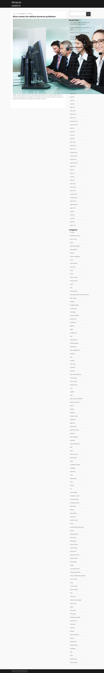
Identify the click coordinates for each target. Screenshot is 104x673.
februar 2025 (73, 114)
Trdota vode (73, 596)
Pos (71, 489)
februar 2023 (73, 187)
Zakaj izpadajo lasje (74, 634)
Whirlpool (72, 631)
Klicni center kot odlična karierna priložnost (34, 16)
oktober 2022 (73, 201)
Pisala (71, 482)
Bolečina (72, 253)
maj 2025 (72, 104)
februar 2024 (73, 145)
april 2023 (72, 180)
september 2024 (74, 124)
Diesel (71, 284)
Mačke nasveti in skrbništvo (76, 398)
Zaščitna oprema (74, 645)
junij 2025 (72, 100)
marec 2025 (72, 110)
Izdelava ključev (73, 339)
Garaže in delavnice (74, 315)
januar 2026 (72, 79)
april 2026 (72, 69)
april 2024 (72, 138)
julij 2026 (72, 58)
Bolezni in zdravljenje (75, 256)
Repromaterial (73, 513)
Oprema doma (73, 457)
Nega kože (72, 423)
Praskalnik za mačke (74, 496)
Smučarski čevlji (73, 548)
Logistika (72, 391)
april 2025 (72, 107)
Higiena (71, 329)
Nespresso (72, 433)
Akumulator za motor (75, 235)
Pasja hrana (72, 471)
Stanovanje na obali (74, 554)
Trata (71, 593)
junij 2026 (72, 62)
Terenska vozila (73, 586)
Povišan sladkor (73, 492)
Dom (71, 287)
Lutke (71, 395)
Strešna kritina (73, 561)
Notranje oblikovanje (75, 443)
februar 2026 (73, 76)
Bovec (71, 260)
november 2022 (73, 197)
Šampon (72, 530)
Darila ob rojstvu (74, 277)
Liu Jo (71, 388)
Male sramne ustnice (75, 402)
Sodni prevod (73, 551)
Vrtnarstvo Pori (73, 620)
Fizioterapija (73, 312)
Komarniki (72, 371)
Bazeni (71, 242)
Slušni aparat (73, 537)
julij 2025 (72, 97)
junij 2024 (72, 131)
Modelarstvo (73, 419)
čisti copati (72, 267)
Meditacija (72, 412)
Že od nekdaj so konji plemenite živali (78, 43)
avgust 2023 (73, 166)
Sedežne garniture (74, 534)
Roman (71, 523)
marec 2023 (72, 183)
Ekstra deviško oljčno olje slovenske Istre (79, 294)
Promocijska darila (74, 499)
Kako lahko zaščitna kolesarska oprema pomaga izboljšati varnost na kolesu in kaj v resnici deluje (80, 37)
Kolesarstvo (72, 367)
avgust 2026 (73, 55)
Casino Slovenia (73, 263)
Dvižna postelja (73, 291)
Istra (71, 336)
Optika (71, 461)
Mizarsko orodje (74, 416)
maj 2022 (72, 218)
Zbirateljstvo (73, 648)
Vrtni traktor (72, 624)
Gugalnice (72, 326)
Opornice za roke (74, 454)
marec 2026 (72, 72)
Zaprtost (72, 638)
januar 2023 (72, 190)
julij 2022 (72, 211)
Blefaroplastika (73, 249)
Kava (71, 357)
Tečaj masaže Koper (75, 568)
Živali (71, 652)
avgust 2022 (73, 208)
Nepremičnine (73, 426)
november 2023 (73, 156)
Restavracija (73, 516)
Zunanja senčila (73, 662)
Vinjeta (71, 607)
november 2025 (73, 86)
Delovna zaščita (73, 280)
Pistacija (72, 485)
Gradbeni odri (73, 322)
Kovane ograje (73, 378)
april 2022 (72, 221)
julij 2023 (72, 169)
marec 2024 (72, 142)
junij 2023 (72, 173)
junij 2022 (72, 215)
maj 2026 (72, 65)
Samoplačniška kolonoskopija (77, 527)
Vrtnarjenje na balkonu (75, 617)
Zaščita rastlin (73, 641)
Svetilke (72, 565)
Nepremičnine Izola (74, 430)
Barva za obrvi (73, 239)
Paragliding (72, 468)
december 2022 (73, 194)
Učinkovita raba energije (75, 600)
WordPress (25, 671)
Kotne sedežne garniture (75, 374)
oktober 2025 (73, 90)
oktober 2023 (73, 159)
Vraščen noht (73, 610)
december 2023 (73, 152)
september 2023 (74, 163)
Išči (88, 14)
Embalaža (72, 301)
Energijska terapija (74, 305)
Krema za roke (73, 381)
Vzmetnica (72, 627)
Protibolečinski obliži (74, 502)
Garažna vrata (73, 319)
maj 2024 (72, 135)
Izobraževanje (73, 346)
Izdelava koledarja (74, 343)
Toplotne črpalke (74, 589)
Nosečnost (72, 440)
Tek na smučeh (73, 579)
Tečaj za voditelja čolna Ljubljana (77, 575)
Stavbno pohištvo (74, 558)
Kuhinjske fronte (74, 385)
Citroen (71, 273)
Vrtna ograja (73, 613)
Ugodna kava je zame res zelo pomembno (80, 32)
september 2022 (74, 204)
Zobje (71, 655)
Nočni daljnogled (74, 437)
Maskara (72, 409)
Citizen (71, 270)
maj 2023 (72, 176)
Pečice (71, 475)
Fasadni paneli (73, 308)
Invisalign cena (73, 332)
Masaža (72, 405)
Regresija (72, 509)
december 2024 (73, 121)
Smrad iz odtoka (74, 544)
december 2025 (73, 83)
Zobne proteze (73, 659)
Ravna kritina (73, 506)
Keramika (72, 360)
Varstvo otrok (73, 603)
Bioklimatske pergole (75, 246)
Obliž (71, 447)
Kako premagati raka (75, 350)
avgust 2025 (73, 93)
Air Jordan (72, 232)
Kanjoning (72, 353)
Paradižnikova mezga (75, 464)
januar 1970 (72, 225)
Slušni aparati (73, 541)
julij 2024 (72, 128)
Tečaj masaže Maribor (75, 572)
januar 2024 (72, 149)
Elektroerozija (73, 298)
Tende (71, 582)
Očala (71, 450)
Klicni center (73, 364)
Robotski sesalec (74, 520)
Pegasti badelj (73, 478)
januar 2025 (72, 117)
